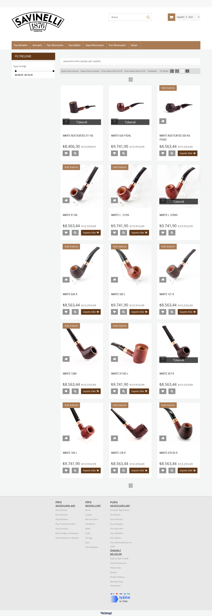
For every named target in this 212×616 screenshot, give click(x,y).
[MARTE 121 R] (178, 265)
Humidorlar (115, 514)
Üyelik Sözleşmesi (118, 563)
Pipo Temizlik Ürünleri (65, 524)
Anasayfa (37, 45)
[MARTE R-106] (81, 186)
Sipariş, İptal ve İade (119, 558)
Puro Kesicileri (116, 528)
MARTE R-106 (70, 215)
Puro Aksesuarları (117, 45)
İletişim (134, 45)
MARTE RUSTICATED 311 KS (78, 135)
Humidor (120, 510)
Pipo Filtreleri (61, 510)
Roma (88, 510)
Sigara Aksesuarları (95, 45)
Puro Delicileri (116, 519)
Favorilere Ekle (66, 153)
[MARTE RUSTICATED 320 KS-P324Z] (178, 106)
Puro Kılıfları (115, 537)
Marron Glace (91, 519)
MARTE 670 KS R (168, 452)
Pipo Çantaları (61, 528)
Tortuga (89, 537)
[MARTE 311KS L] (130, 344)
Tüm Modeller (91, 547)
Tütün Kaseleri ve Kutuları (67, 537)
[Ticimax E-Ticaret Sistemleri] (106, 613)
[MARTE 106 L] (81, 424)
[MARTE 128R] (81, 344)
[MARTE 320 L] (130, 265)
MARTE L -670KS (168, 215)
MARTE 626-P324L (121, 135)
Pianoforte (90, 524)
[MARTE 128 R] (130, 424)
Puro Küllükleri (116, 533)
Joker (87, 542)
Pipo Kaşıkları (61, 514)
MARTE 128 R (118, 452)
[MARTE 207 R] (178, 344)
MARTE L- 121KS (120, 215)
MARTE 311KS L (119, 373)
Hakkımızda (115, 567)
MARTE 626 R (70, 294)
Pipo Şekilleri (74, 45)
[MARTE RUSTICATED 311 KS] (81, 106)
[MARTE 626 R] (81, 265)
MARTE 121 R (166, 294)
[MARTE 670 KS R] (178, 424)
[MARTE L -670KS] (178, 186)
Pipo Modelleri (20, 45)
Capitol (88, 514)
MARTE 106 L (70, 452)
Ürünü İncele (75, 153)
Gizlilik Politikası (117, 577)
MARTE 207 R (166, 373)
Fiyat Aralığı (19, 66)
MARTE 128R (70, 373)
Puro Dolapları (116, 524)
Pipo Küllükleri (61, 519)
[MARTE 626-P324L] (130, 106)
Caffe (87, 533)
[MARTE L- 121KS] (130, 186)
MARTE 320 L (118, 294)
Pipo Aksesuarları (55, 45)
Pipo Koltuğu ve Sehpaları (67, 533)
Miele (87, 528)
